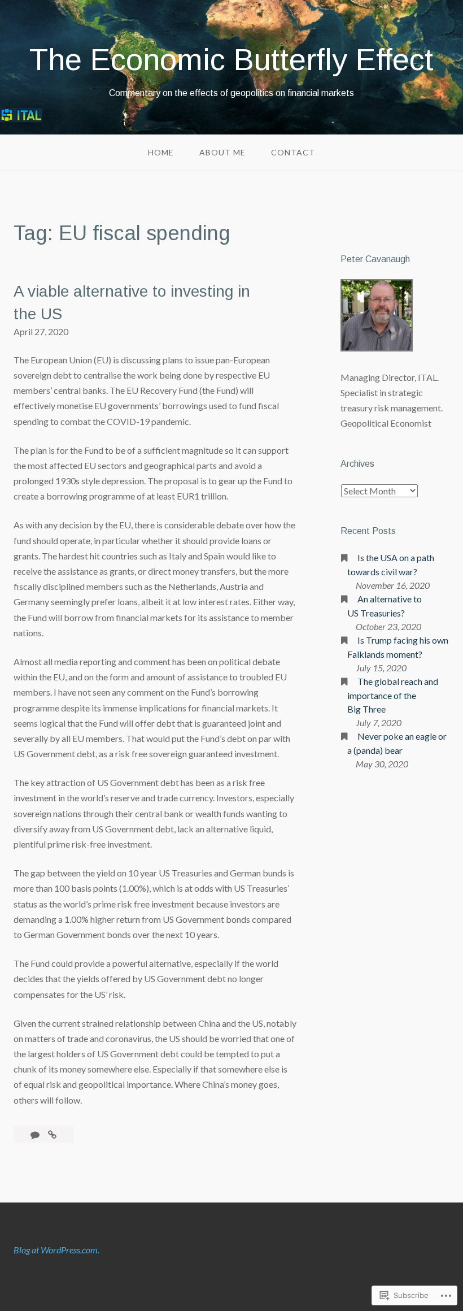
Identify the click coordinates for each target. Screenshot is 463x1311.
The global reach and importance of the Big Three (392, 695)
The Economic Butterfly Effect (231, 59)
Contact (293, 152)
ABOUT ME (222, 152)
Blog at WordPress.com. (56, 1249)
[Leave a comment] (36, 1134)
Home (161, 152)
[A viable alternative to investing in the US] (52, 1134)
